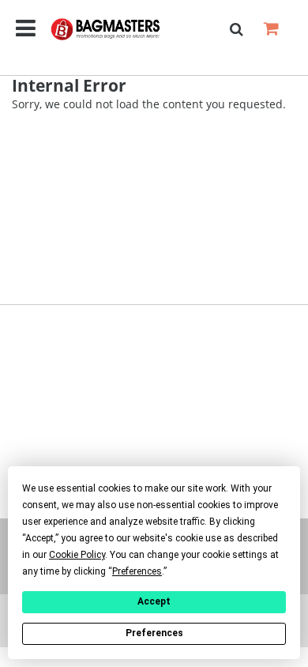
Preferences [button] (137, 571)
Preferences (154, 633)
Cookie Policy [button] (77, 554)
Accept (154, 601)
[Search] (236, 29)
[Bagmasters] (118, 29)
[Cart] (271, 28)
